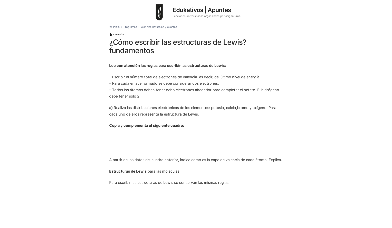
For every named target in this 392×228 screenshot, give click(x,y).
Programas (130, 26)
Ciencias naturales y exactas (159, 26)
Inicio (116, 26)
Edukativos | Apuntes (202, 9)
